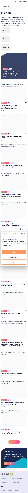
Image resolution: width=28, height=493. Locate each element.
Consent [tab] (5, 233)
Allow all (14, 252)
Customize (13, 257)
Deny (14, 262)
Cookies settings (15, 482)
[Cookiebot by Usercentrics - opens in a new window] (19, 229)
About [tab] (23, 233)
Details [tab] (14, 233)
